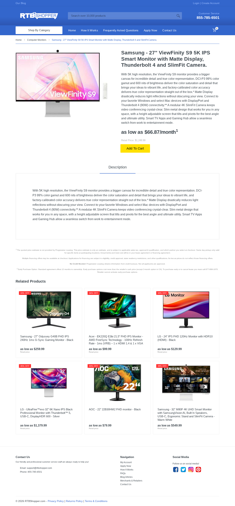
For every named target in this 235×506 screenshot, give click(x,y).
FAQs (123, 473)
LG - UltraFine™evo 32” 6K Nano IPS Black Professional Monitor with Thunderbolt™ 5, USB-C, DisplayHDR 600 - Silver (46, 413)
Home (19, 40)
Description (118, 167)
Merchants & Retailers (131, 480)
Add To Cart (135, 148)
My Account (126, 462)
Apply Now (125, 466)
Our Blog (21, 3)
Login (196, 3)
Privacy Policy (56, 501)
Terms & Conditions (96, 501)
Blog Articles (126, 477)
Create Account (210, 3)
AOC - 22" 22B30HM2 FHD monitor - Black (115, 409)
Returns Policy (74, 501)
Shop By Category (39, 30)
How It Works (126, 469)
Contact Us (125, 484)
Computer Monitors (36, 40)
